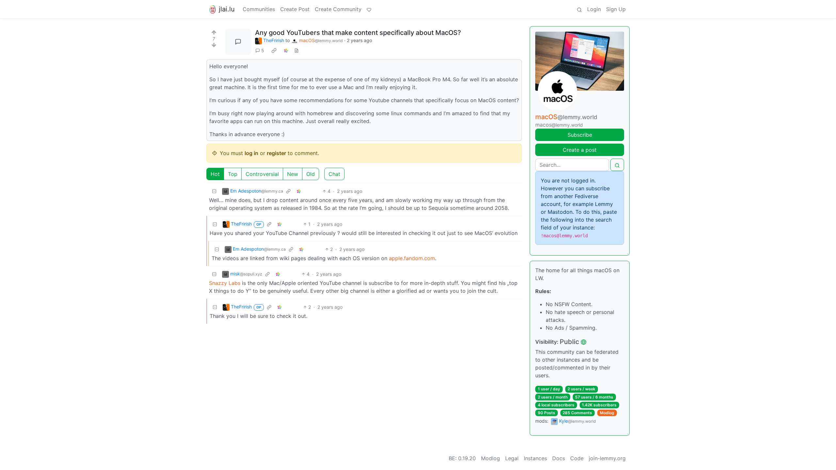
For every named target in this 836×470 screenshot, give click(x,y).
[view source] (296, 50)
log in (251, 153)
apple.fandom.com (412, 258)
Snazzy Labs (224, 283)
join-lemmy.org (607, 458)
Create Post (295, 9)
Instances (535, 458)
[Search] (579, 9)
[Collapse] (214, 191)
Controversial (262, 174)
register (276, 153)
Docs (558, 458)
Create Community (338, 9)
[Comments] (238, 42)
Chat (334, 174)
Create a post (580, 150)
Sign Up (616, 9)
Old (310, 174)
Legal (512, 458)
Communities (259, 9)
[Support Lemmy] (369, 9)
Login (594, 9)
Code (577, 458)
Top (232, 174)
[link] (274, 50)
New (292, 174)
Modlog (607, 412)
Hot (215, 174)
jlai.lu (227, 9)
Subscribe (580, 135)
